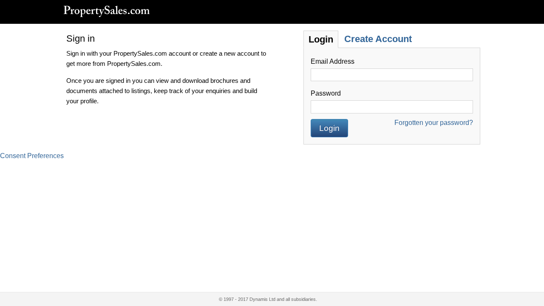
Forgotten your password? (433, 122)
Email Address (332, 61)
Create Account (378, 39)
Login (321, 39)
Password (326, 93)
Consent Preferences (32, 155)
